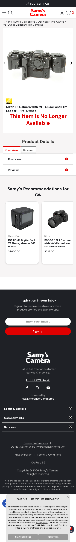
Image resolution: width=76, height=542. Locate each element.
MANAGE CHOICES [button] (23, 537)
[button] (71, 63)
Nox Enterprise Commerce (38, 399)
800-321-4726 (39, 3)
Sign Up (38, 331)
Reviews (28, 150)
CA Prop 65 (38, 462)
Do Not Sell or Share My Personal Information (38, 446)
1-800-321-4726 (38, 380)
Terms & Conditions (49, 454)
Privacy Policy (23, 454)
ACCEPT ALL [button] (53, 537)
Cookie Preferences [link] (36, 443)
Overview (11, 150)
